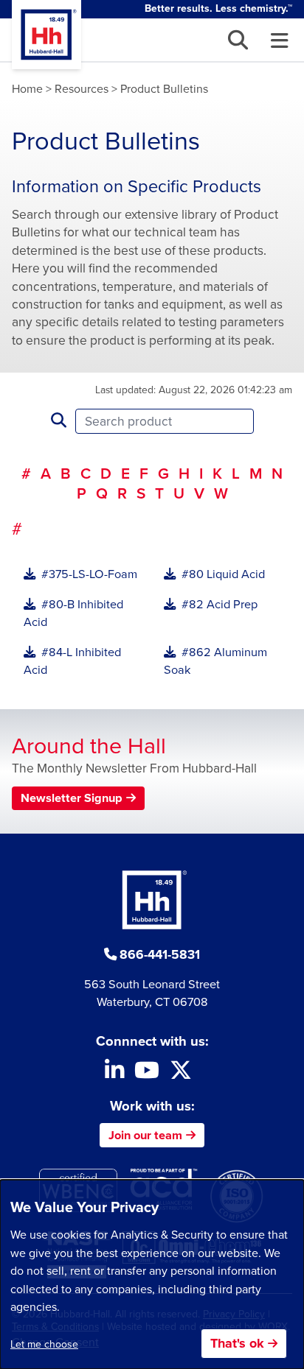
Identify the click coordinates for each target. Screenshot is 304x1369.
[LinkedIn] (114, 1074)
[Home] (46, 34)
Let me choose (44, 1344)
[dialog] (152, 1274)
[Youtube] (146, 1074)
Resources (81, 88)
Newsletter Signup (71, 798)
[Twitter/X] (181, 1074)
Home (27, 88)
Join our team (145, 1135)
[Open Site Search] (238, 40)
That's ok (237, 1343)
